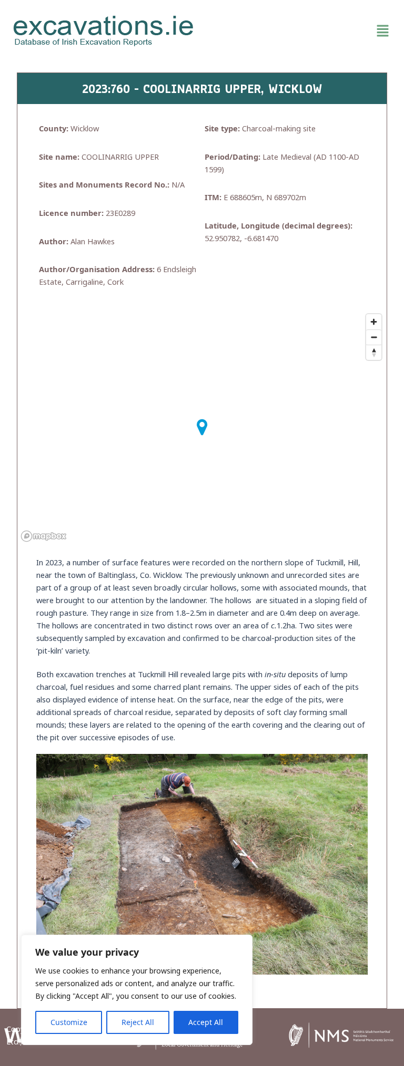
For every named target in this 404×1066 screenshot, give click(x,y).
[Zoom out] (373, 337)
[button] (300, 31)
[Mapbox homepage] (44, 536)
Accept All (205, 1022)
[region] (136, 990)
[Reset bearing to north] (373, 352)
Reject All (138, 1022)
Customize (68, 1022)
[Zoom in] (373, 321)
